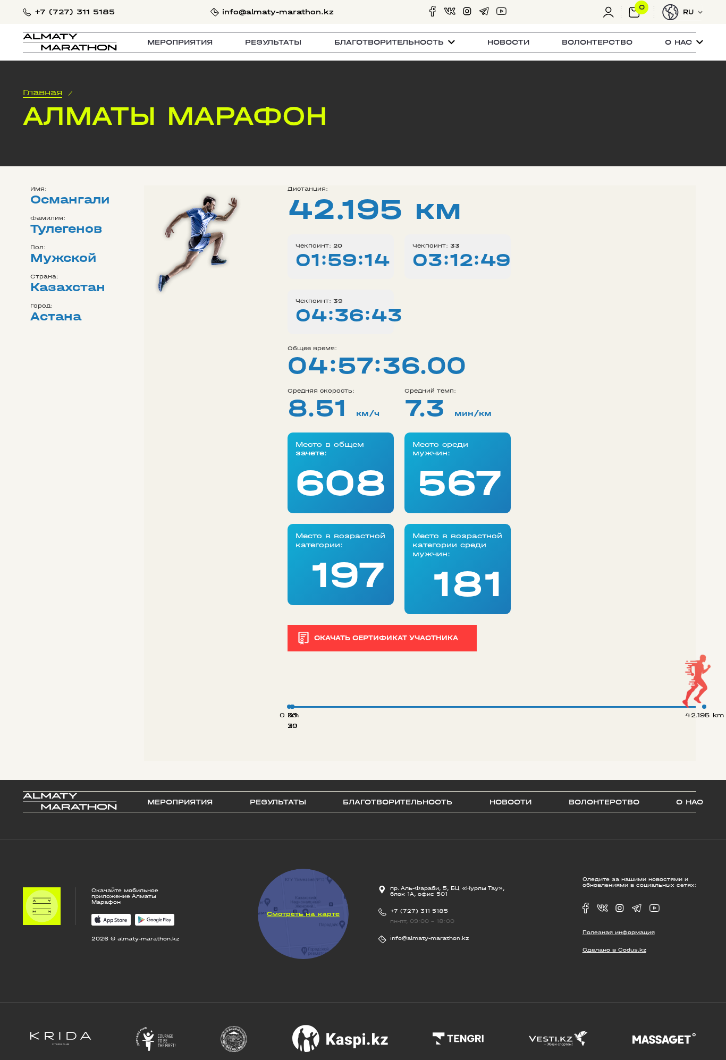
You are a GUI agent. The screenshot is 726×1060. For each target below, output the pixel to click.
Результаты (273, 42)
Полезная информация (619, 932)
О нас (689, 802)
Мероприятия (180, 42)
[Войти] (612, 12)
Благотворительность (397, 802)
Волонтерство (597, 42)
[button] (394, 42)
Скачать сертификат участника (386, 638)
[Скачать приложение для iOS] (111, 920)
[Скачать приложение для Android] (155, 920)
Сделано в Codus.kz (614, 950)
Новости (508, 42)
